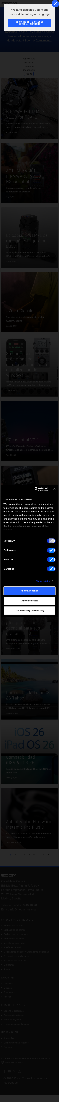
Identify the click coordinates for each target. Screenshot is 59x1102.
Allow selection (29, 600)
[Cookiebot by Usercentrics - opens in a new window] (36, 489)
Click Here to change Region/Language (30, 23)
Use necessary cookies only (29, 610)
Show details (43, 581)
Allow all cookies (29, 590)
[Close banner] (54, 489)
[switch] (51, 550)
